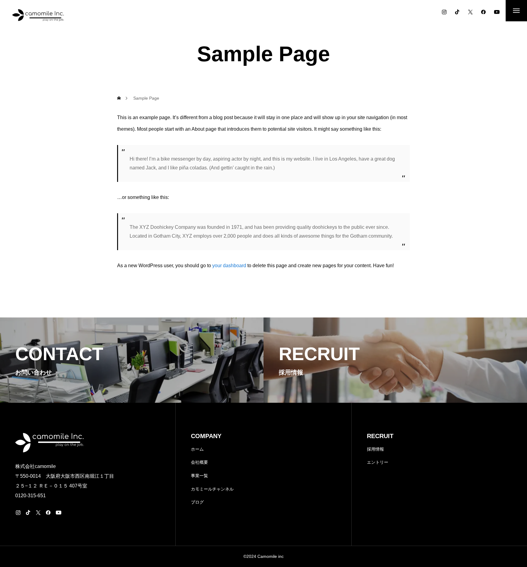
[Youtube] (497, 12)
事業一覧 (199, 475)
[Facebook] (483, 12)
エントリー (377, 462)
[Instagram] (444, 12)
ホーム (197, 449)
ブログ (197, 502)
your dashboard (229, 265)
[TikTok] (457, 12)
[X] (470, 12)
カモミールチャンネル (212, 489)
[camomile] (38, 15)
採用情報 (375, 449)
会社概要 (199, 462)
